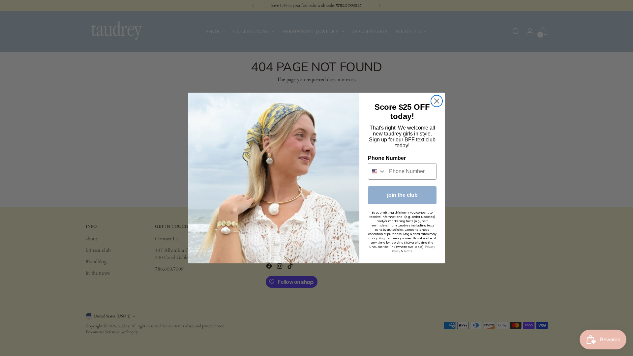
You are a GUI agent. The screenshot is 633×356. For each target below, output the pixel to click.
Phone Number (387, 158)
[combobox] (377, 171)
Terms (408, 251)
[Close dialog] (436, 101)
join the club (402, 195)
